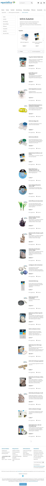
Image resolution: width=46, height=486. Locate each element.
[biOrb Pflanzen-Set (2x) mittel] (23, 206)
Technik (4, 19)
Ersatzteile (5, 28)
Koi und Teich (6, 33)
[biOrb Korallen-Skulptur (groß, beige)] (23, 238)
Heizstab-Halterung (33, 281)
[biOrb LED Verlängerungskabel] (23, 366)
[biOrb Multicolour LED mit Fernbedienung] (23, 430)
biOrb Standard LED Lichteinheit (33, 297)
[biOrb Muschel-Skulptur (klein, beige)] (23, 382)
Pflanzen (5, 26)
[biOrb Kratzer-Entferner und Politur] (37, 37)
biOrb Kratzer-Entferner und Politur (37, 43)
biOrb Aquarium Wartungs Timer (35, 345)
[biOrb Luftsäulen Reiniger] (23, 414)
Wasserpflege (6, 24)
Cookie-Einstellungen (27, 450)
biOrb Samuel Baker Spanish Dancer (35, 313)
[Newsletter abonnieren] (43, 462)
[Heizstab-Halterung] (23, 286)
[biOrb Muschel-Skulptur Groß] (23, 398)
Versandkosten (20, 471)
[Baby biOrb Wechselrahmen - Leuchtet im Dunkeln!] (23, 110)
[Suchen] (31, 3)
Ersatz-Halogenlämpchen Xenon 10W (35, 185)
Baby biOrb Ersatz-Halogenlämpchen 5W (34, 169)
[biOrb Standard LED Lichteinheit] (23, 302)
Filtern (21, 51)
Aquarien (5, 31)
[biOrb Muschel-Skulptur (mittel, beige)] (23, 254)
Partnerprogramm (16, 452)
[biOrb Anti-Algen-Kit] (24, 37)
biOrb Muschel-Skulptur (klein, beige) (36, 377)
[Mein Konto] (41, 3)
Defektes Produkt (15, 450)
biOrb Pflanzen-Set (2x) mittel (36, 201)
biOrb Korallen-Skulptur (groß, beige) (36, 233)
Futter (4, 16)
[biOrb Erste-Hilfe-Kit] (23, 142)
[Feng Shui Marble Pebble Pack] (23, 62)
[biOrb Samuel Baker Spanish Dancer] (23, 318)
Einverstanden (23, 484)
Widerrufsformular (16, 459)
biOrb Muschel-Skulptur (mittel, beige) (34, 249)
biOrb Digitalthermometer (35, 89)
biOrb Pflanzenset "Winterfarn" (33, 73)
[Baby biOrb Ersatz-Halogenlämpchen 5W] (23, 174)
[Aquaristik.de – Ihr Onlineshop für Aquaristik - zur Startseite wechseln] (8, 3)
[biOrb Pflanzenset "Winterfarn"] (23, 78)
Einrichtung (5, 21)
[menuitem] (26, 3)
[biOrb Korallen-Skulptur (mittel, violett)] (23, 222)
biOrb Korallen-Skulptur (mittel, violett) (34, 217)
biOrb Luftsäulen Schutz (34, 329)
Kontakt (14, 453)
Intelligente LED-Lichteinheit (35, 265)
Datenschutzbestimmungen (39, 466)
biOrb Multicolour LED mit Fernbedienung (35, 425)
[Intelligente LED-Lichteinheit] (23, 270)
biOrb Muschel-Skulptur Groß (36, 393)
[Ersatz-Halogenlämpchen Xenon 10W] (23, 190)
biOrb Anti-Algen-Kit (24, 42)
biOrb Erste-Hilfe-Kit (33, 137)
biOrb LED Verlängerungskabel (36, 361)
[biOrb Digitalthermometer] (23, 94)
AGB (13, 460)
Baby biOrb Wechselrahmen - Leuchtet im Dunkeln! (36, 105)
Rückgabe (14, 457)
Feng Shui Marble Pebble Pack (36, 57)
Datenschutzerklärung (27, 454)
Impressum (25, 456)
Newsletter (25, 452)
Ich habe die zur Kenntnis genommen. (39, 466)
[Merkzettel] (38, 3)
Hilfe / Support (26, 453)
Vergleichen (32, 68)
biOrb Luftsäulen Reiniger (35, 409)
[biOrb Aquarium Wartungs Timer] (23, 350)
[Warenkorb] (44, 3)
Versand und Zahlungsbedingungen (17, 455)
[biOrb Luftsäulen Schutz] (23, 334)
